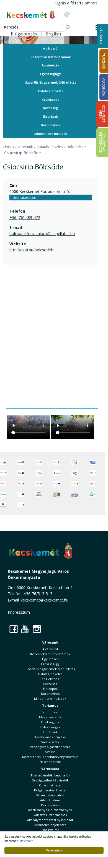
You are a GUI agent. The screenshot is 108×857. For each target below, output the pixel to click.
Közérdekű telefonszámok (51, 57)
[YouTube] (25, 629)
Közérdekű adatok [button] (50, 795)
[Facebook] (13, 629)
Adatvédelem (50, 800)
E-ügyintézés (24, 34)
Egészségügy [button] (50, 74)
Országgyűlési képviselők (50, 780)
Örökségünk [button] (50, 722)
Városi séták (50, 742)
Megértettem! (54, 850)
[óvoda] (38, 494)
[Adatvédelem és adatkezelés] (38, 462)
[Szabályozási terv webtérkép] (92, 472)
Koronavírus (50, 125)
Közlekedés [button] (50, 99)
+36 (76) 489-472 (24, 217)
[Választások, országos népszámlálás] (74, 472)
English (53, 34)
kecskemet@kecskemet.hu (44, 600)
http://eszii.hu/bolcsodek (31, 249)
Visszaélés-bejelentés (50, 825)
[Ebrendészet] (74, 483)
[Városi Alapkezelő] (92, 483)
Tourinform (50, 712)
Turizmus (50, 705)
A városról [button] (50, 48)
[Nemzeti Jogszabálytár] (56, 472)
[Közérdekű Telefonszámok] (20, 462)
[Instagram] (37, 629)
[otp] (56, 494)
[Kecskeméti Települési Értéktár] (38, 483)
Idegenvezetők (50, 717)
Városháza (50, 768)
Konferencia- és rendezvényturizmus (50, 757)
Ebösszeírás (50, 830)
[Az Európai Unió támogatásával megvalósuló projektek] (74, 462)
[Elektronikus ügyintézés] (56, 462)
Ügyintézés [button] (50, 65)
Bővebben (26, 841)
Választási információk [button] (50, 815)
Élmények (50, 732)
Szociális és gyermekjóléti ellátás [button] (50, 82)
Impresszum (19, 612)
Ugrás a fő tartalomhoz (76, 3)
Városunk (101, 36)
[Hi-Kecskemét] (92, 462)
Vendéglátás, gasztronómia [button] (50, 747)
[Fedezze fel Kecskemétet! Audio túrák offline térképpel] (20, 483)
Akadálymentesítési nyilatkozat (50, 820)
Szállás (50, 752)
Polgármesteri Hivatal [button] (50, 790)
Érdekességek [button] (50, 727)
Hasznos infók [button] (50, 762)
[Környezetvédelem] (20, 494)
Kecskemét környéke (50, 737)
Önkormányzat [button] (50, 785)
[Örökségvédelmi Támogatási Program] (38, 472)
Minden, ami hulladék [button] (50, 133)
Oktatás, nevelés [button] (50, 91)
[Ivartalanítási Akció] (20, 504)
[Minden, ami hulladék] (20, 472)
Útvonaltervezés (24, 198)
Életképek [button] (50, 116)
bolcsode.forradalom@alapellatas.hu (42, 233)
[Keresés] (67, 27)
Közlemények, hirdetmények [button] (50, 810)
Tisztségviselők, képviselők (50, 775)
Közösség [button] (50, 108)
